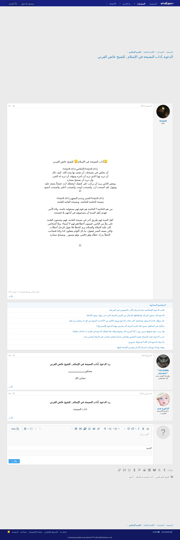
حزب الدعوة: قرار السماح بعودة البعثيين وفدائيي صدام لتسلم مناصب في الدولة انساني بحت (123, 336)
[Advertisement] (90, 27)
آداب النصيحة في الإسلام (144, 477)
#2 (10, 355)
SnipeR (163, 120)
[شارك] (13, 106)
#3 (10, 393)
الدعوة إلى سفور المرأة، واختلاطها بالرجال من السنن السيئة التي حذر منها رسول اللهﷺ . (125, 315)
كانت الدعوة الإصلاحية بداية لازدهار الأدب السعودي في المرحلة (136, 309)
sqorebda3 (166, 532)
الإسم (149, 448)
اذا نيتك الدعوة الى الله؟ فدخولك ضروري (146, 342)
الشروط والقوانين (51, 532)
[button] (134, 3)
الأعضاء (112, 3)
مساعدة (23, 532)
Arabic (155, 532)
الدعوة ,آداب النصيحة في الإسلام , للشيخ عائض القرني (135, 56)
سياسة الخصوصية (35, 532)
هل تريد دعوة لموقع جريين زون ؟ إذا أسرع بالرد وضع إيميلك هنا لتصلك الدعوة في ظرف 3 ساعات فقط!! (118, 331)
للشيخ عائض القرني (162, 477)
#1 (10, 106)
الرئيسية (153, 3)
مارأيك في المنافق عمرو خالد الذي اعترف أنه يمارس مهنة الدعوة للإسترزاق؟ (130, 326)
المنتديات (141, 3)
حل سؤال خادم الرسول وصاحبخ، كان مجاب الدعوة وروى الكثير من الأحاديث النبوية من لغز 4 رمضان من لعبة (116, 320)
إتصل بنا (63, 532)
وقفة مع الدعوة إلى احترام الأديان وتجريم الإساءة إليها (140, 347)
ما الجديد (126, 3)
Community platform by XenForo (90, 537)
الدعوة (131, 477)
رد (9, 296)
